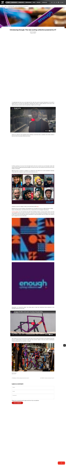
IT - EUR (61, 2)
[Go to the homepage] (2, 3)
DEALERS (38, 2)
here (37, 206)
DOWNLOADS (44, 2)
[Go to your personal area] (56, 2)
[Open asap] (61, 463)
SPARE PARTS (21, 2)
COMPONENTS (14, 2)
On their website (15, 211)
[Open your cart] (58, 2)
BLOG (34, 2)
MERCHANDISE (28, 2)
